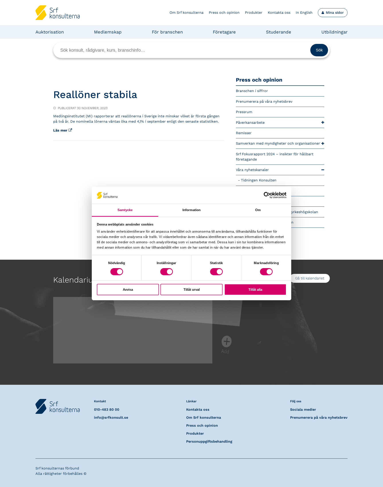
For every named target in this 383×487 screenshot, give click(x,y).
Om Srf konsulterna (186, 12)
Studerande (278, 32)
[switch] (166, 271)
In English (304, 12)
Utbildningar (334, 32)
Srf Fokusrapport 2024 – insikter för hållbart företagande (274, 156)
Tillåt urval (192, 289)
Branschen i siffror (252, 91)
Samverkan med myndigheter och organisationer (278, 143)
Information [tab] (191, 210)
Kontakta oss (279, 12)
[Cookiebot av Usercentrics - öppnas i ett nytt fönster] (267, 195)
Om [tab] (258, 210)
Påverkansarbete (250, 122)
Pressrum (244, 112)
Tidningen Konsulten (258, 180)
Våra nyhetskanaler (252, 170)
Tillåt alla (255, 289)
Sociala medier (303, 409)
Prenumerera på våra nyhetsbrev (264, 101)
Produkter (253, 12)
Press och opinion (224, 12)
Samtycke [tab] (125, 210)
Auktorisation (49, 32)
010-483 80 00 (106, 409)
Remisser (244, 133)
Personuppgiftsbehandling (209, 441)
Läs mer (60, 130)
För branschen (167, 32)
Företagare (224, 32)
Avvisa (128, 289)
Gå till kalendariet (309, 278)
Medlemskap (108, 32)
